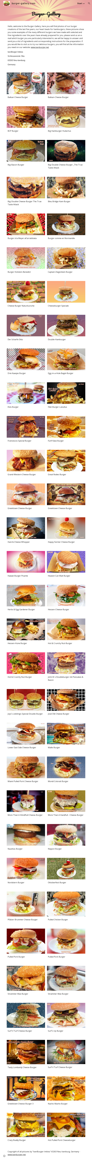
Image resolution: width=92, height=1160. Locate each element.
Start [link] (79, 3)
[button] (89, 3)
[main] (46, 14)
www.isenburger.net (40, 47)
